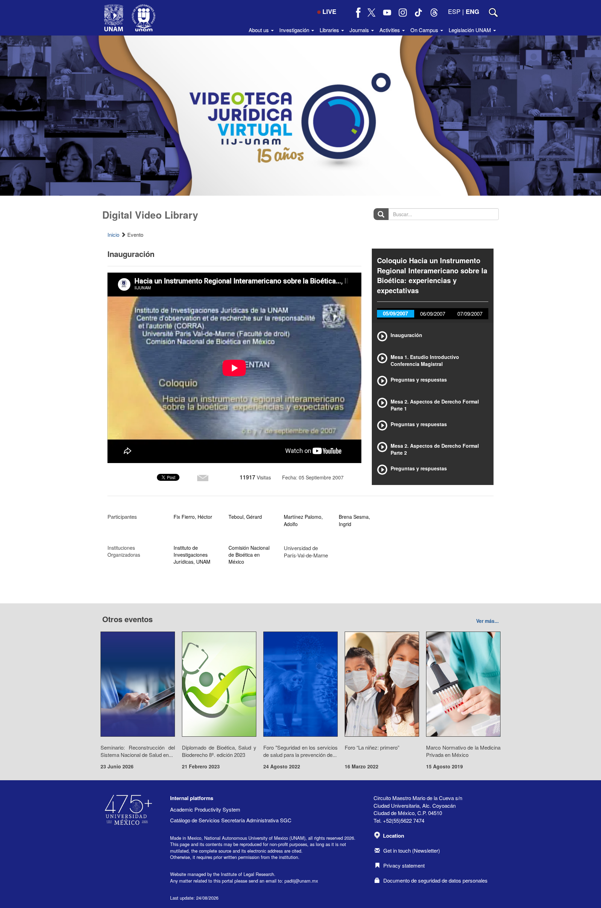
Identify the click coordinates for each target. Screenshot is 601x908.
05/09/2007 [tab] (395, 313)
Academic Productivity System (205, 809)
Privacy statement (404, 865)
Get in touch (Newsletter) (411, 850)
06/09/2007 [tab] (432, 313)
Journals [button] (360, 29)
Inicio (113, 234)
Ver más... (487, 620)
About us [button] (259, 29)
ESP (454, 11)
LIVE (329, 11)
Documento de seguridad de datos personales (435, 880)
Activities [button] (390, 29)
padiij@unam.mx (301, 880)
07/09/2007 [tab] (469, 313)
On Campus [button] (425, 29)
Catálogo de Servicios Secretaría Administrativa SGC (230, 820)
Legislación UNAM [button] (470, 29)
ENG (472, 11)
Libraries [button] (330, 29)
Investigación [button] (295, 29)
